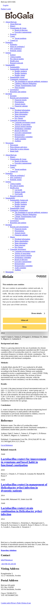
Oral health (19, 194)
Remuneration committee (24, 137)
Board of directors (21, 30)
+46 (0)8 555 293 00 (8, 564)
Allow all (24, 320)
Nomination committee (23, 129)
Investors (8, 94)
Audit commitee (20, 139)
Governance (14, 90)
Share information (21, 114)
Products (13, 34)
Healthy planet (20, 75)
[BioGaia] (19, 18)
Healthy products (21, 71)
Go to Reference (7, 445)
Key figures (19, 118)
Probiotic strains (16, 51)
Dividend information (22, 110)
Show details (36, 313)
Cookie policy (6, 603)
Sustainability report (17, 77)
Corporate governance (18, 120)
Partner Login (6, 9)
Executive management (23, 32)
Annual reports (20, 104)
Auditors (18, 141)
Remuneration (20, 135)
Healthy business (21, 73)
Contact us (14, 40)
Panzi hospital (20, 88)
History (12, 26)
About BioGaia (11, 22)
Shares (12, 108)
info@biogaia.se (7, 560)
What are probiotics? (17, 47)
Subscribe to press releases (19, 149)
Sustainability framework (19, 69)
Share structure (20, 116)
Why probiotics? (16, 49)
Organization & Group (18, 28)
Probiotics (9, 42)
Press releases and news (18, 147)
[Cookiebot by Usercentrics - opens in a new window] (36, 276)
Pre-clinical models (17, 59)
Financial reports (21, 100)
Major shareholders (21, 112)
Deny (24, 327)
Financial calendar (21, 106)
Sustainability (10, 65)
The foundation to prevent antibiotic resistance (31, 81)
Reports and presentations (19, 98)
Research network (16, 63)
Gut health (18, 190)
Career (12, 36)
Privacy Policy (16, 603)
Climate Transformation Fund (25, 85)
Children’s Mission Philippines (26, 83)
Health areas (14, 61)
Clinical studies (15, 57)
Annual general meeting (23, 126)
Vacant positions (20, 38)
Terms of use (26, 603)
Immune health (20, 192)
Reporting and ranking (18, 92)
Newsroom (9, 143)
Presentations (19, 102)
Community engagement (19, 79)
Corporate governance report (25, 122)
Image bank (14, 151)
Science (8, 53)
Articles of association (22, 124)
